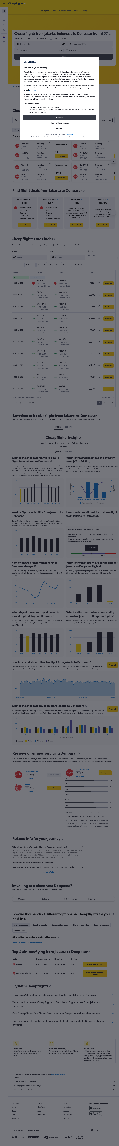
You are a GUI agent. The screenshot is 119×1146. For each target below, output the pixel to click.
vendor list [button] (32, 90)
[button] (59, 117)
